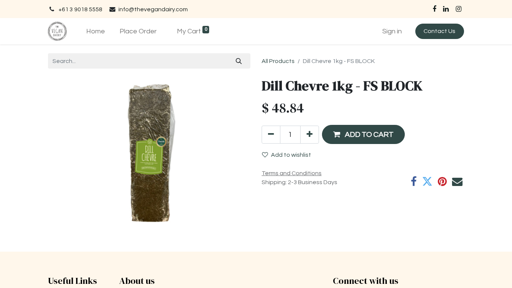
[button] (363, 134)
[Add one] (309, 135)
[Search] (239, 60)
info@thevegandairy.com (153, 9)
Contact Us (439, 31)
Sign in (392, 31)
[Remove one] (271, 135)
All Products (278, 61)
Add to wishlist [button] (291, 155)
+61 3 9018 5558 (80, 9)
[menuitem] (95, 31)
